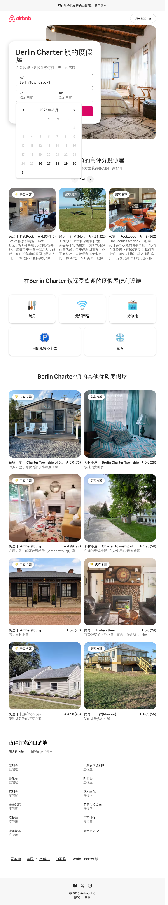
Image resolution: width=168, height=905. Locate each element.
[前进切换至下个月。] (74, 110)
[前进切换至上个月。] (23, 110)
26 (40, 163)
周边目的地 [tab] (16, 752)
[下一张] (90, 179)
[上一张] (74, 179)
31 (23, 172)
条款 (87, 898)
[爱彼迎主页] (20, 18)
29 (66, 163)
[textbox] (35, 97)
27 (49, 163)
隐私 (77, 898)
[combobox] (54, 82)
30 (74, 163)
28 (57, 163)
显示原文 (100, 6)
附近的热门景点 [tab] (41, 752)
